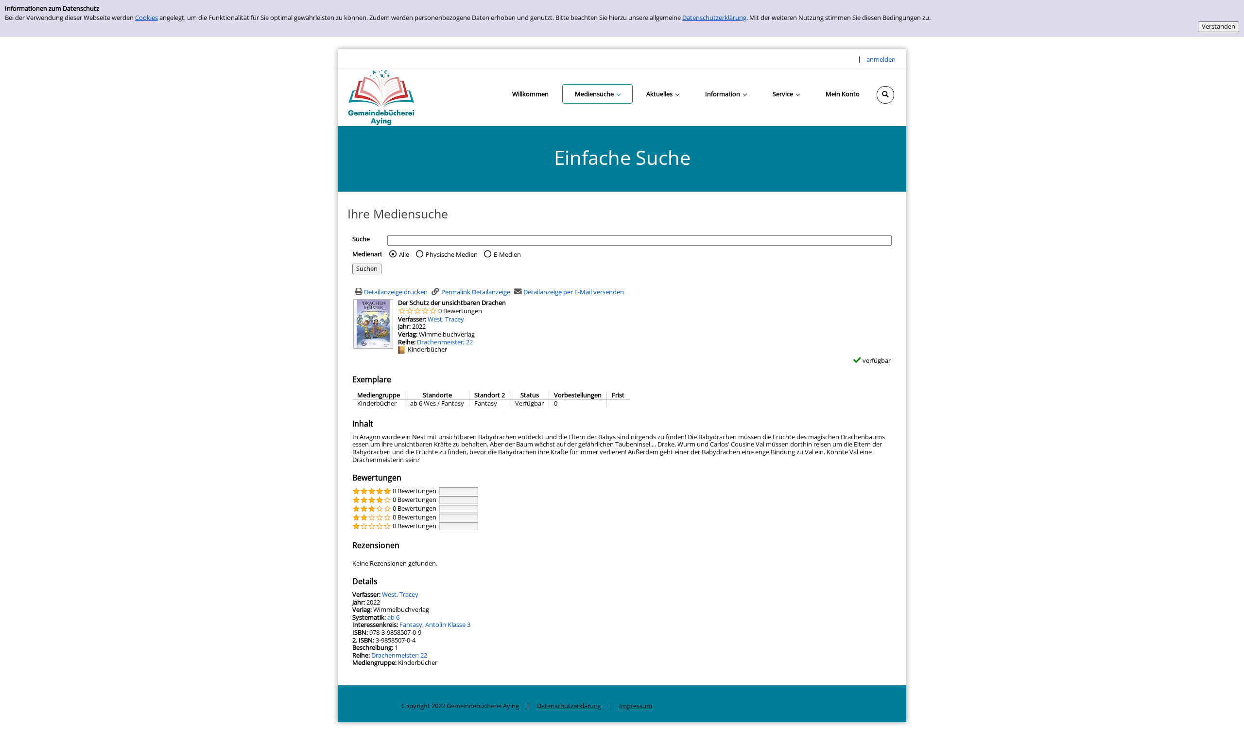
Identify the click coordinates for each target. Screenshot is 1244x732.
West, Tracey (446, 319)
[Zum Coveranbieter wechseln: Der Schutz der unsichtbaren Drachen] (373, 323)
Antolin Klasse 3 (447, 624)
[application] (597, 94)
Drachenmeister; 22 (445, 342)
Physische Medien (452, 254)
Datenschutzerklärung (714, 17)
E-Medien (507, 254)
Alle (404, 254)
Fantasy (410, 624)
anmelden (881, 59)
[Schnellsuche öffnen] (885, 95)
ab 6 (393, 617)
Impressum (635, 705)
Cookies (146, 17)
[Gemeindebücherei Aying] (381, 96)
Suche (361, 238)
